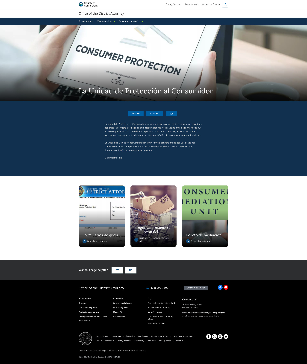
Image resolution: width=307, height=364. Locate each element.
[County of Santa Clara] (88, 4)
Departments (191, 4)
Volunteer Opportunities (184, 336)
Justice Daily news (120, 307)
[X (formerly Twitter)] (214, 336)
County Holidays (124, 341)
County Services (173, 4)
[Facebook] (220, 287)
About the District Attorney (159, 307)
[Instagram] (220, 336)
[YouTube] (226, 287)
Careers (99, 341)
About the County (211, 4)
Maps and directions (156, 323)
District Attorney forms (88, 307)
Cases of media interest (122, 303)
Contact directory (155, 312)
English (136, 113)
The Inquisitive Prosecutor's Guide (93, 316)
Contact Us (109, 341)
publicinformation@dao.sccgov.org (207, 312)
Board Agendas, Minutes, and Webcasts (154, 336)
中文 (171, 113)
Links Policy (151, 341)
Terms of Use (178, 341)
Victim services (104, 21)
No (130, 270)
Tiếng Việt (154, 113)
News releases (119, 316)
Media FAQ (117, 312)
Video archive (84, 321)
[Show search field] (225, 4)
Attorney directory (196, 288)
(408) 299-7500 (159, 287)
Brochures (83, 303)
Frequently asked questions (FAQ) (161, 303)
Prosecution (85, 21)
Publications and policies (89, 312)
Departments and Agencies (123, 336)
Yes (117, 270)
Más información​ (113, 157)
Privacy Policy (165, 341)
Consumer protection (129, 21)
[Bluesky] (226, 336)
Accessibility (138, 341)
